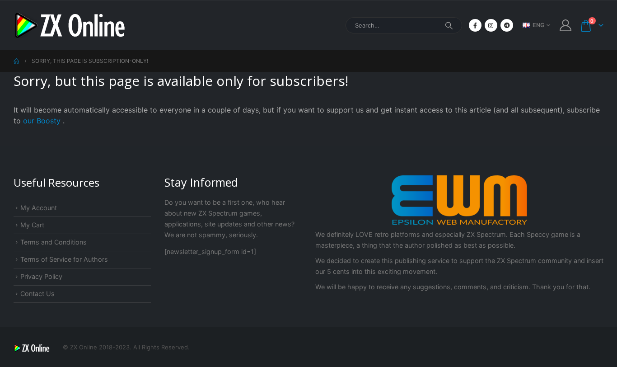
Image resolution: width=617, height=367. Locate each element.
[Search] (449, 25)
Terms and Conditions (53, 242)
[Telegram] (506, 25)
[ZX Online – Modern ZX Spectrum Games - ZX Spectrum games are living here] (70, 25)
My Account (38, 208)
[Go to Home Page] (16, 61)
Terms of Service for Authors (64, 259)
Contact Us (37, 293)
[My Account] (566, 25)
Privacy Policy (41, 276)
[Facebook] (475, 25)
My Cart (32, 225)
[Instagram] (491, 25)
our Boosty (43, 120)
